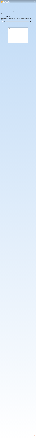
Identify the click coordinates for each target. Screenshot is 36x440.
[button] (2, 21)
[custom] (30, 21)
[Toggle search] (32, 2)
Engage (2, 11)
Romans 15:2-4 (11, 18)
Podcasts (6, 11)
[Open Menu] (34, 1)
